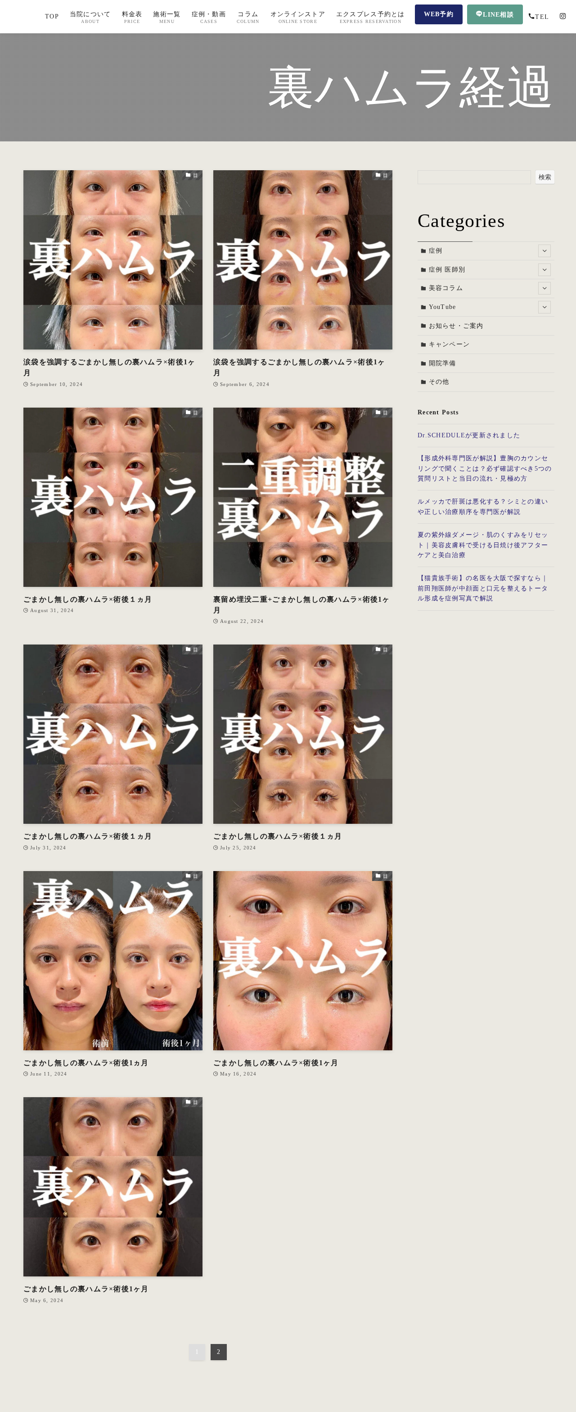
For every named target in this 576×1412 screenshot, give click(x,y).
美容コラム (446, 288)
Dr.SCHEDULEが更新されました (469, 435)
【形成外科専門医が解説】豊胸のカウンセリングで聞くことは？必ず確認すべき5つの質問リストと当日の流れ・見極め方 (485, 468)
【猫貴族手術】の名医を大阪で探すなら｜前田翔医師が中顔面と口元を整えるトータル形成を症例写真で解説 (483, 588)
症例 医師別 (447, 269)
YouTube (442, 307)
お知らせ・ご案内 (456, 325)
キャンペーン (449, 344)
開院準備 (442, 363)
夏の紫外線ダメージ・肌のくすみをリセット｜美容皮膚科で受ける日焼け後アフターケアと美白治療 (483, 544)
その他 (439, 381)
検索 (545, 177)
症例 (436, 250)
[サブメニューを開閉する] (544, 251)
